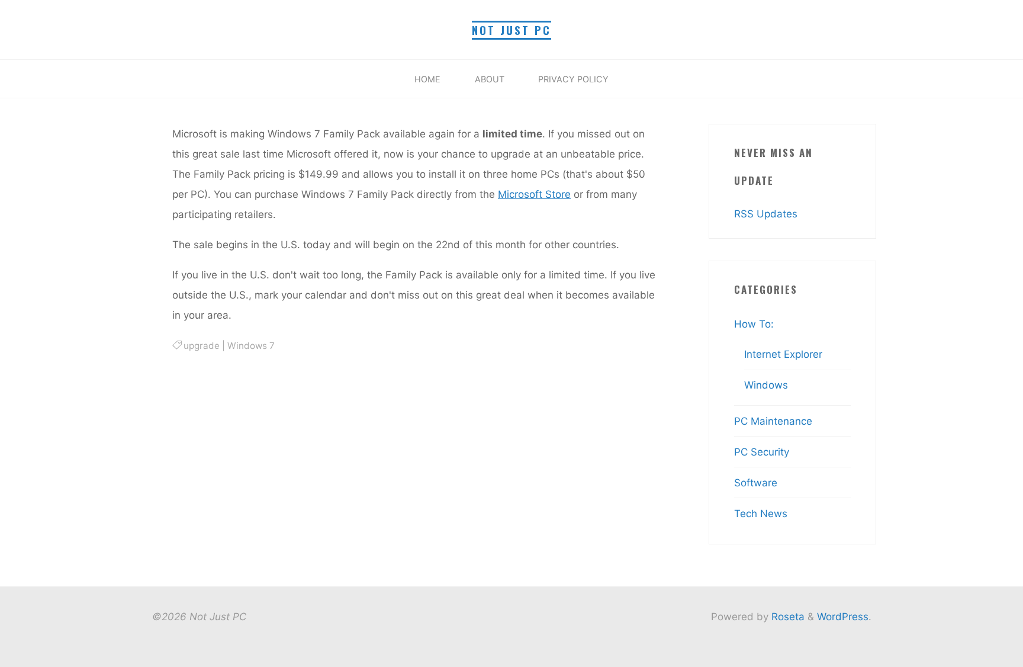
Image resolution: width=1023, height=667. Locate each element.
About (489, 79)
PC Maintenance (773, 421)
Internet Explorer (783, 354)
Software (755, 483)
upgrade (202, 345)
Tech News (760, 514)
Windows (766, 385)
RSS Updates (765, 214)
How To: (754, 324)
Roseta (786, 617)
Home (427, 79)
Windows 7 (251, 345)
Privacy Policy (573, 79)
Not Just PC (511, 30)
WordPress (842, 617)
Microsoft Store (534, 194)
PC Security (761, 452)
